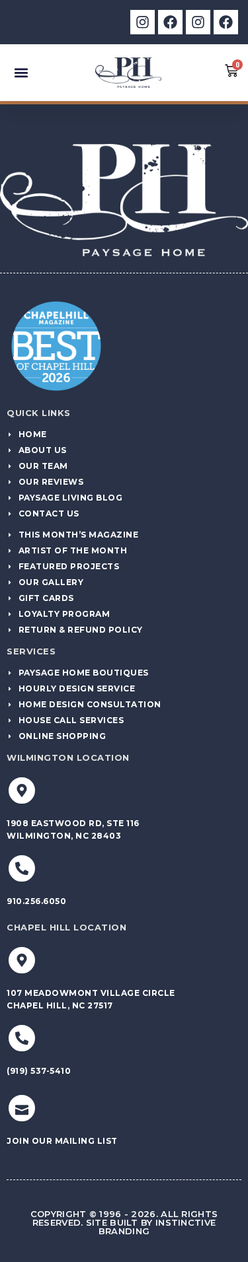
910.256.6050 (36, 901)
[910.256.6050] (22, 868)
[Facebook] (170, 22)
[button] (21, 72)
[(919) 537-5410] (22, 1038)
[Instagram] (142, 22)
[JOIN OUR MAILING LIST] (22, 1108)
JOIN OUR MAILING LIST (62, 1141)
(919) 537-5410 (39, 1071)
